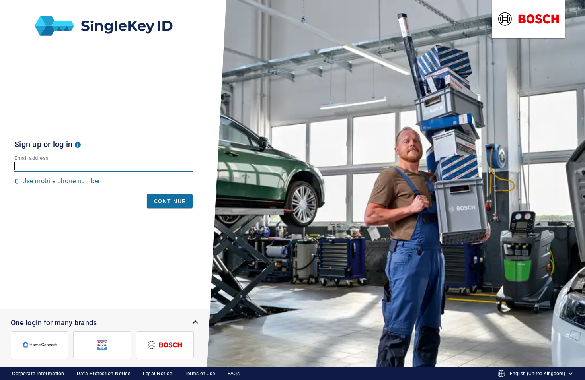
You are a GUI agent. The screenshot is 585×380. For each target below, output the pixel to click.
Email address (31, 158)
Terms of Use (200, 373)
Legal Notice (157, 373)
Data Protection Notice (103, 373)
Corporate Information (38, 373)
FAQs (234, 373)
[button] (78, 144)
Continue (169, 201)
